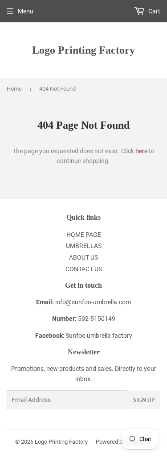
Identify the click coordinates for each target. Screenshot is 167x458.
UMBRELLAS (84, 245)
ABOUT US (83, 257)
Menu (25, 11)
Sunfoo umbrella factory (98, 335)
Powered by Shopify (121, 441)
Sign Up (144, 400)
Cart (153, 11)
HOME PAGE (83, 234)
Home (14, 88)
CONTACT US (83, 269)
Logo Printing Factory (83, 50)
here (141, 151)
